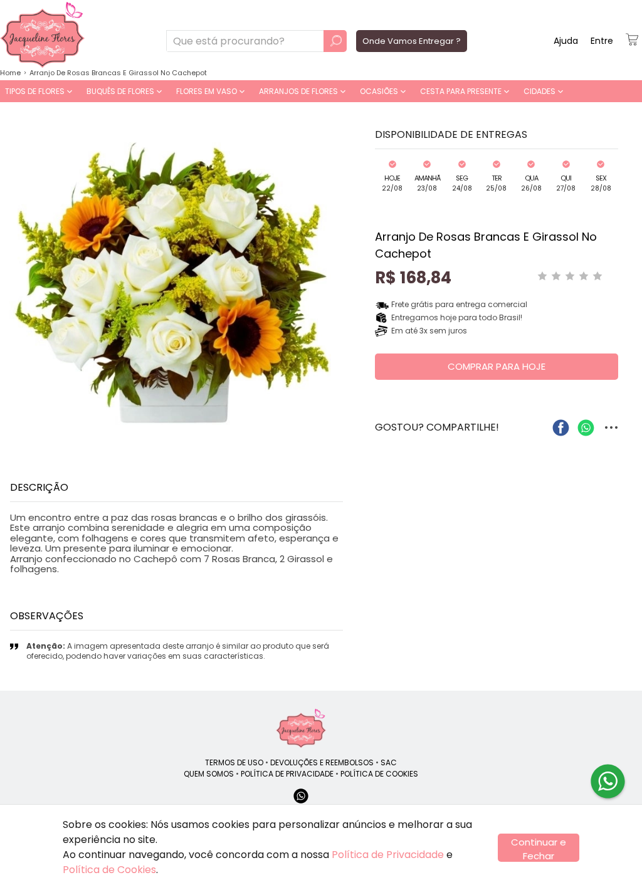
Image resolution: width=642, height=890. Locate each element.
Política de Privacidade (388, 854)
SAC (389, 762)
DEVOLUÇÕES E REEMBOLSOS (322, 762)
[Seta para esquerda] (12, 281)
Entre (602, 40)
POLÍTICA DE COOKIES (379, 773)
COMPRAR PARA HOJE (496, 366)
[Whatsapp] (301, 802)
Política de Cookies (109, 869)
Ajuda (566, 40)
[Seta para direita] (340, 281)
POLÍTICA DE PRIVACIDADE (287, 773)
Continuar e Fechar (538, 848)
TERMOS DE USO (234, 762)
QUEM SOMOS (209, 773)
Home (10, 73)
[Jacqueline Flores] (301, 728)
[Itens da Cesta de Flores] (632, 39)
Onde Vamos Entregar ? (411, 41)
